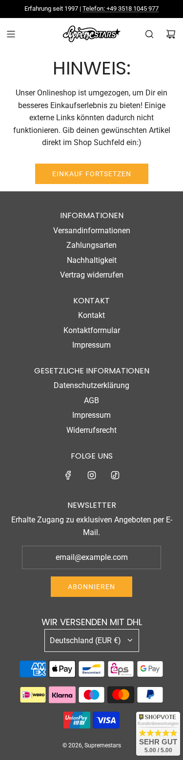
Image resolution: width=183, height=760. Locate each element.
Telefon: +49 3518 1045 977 (120, 8)
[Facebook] (68, 475)
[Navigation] (10, 34)
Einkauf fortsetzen (91, 174)
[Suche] (149, 34)
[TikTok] (115, 475)
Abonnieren (91, 587)
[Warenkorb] (171, 34)
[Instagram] (91, 475)
